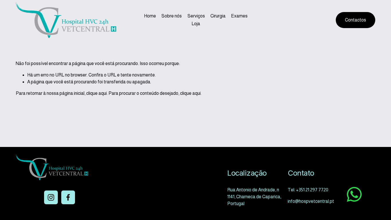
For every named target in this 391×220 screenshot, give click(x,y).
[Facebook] (68, 197)
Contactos (355, 19)
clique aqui (96, 93)
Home (150, 15)
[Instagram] (51, 197)
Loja (195, 23)
